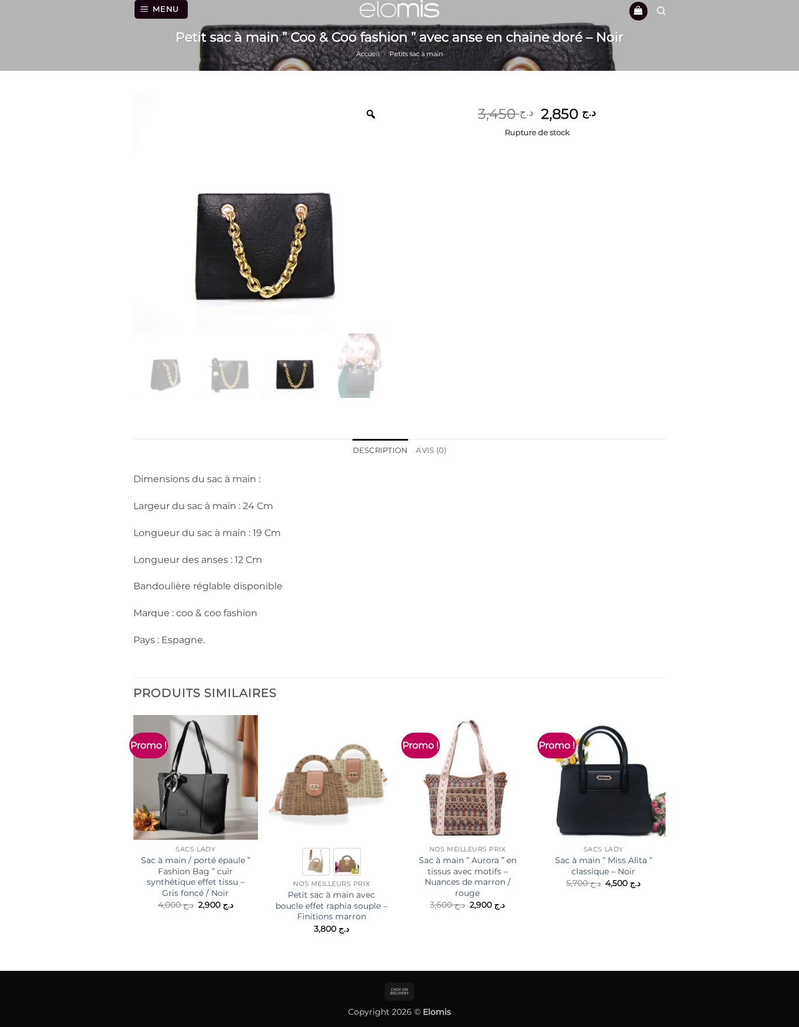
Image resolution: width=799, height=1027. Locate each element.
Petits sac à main (416, 54)
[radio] (316, 862)
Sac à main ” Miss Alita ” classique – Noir (603, 866)
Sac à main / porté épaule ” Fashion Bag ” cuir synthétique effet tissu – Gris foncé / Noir (195, 876)
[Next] (665, 834)
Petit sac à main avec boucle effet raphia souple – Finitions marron (331, 905)
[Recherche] (661, 11)
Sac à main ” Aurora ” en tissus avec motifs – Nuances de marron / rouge (467, 876)
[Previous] (134, 834)
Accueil (368, 54)
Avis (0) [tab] (431, 450)
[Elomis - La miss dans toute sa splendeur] (399, 9)
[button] (161, 9)
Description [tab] (380, 450)
